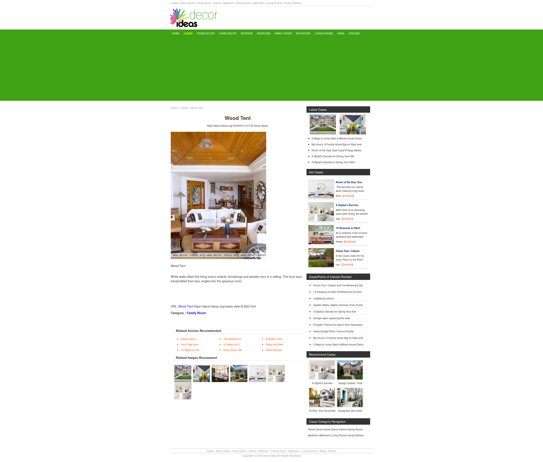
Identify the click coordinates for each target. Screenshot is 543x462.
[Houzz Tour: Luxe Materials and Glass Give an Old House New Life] (322, 133)
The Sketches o (232, 339)
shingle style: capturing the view (331, 318)
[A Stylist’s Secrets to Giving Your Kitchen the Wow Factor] (322, 378)
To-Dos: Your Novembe (322, 410)
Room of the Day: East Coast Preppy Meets (336, 150)
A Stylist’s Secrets (347, 205)
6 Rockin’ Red (274, 339)
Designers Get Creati (350, 410)
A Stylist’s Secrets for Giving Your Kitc (333, 156)
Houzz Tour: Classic (348, 251)
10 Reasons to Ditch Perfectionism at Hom (337, 291)
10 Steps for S (231, 344)
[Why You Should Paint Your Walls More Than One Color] (352, 133)
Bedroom (228, 3)
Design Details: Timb (350, 383)
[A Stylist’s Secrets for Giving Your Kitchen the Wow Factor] (321, 220)
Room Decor (187, 3)
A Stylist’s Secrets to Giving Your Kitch (333, 162)
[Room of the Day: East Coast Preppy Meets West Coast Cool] (321, 197)
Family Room (243, 3)
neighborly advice (323, 298)
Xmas (287, 3)
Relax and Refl (274, 344)
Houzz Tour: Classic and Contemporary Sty (338, 285)
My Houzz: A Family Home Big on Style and (336, 144)
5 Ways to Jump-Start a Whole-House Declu (337, 138)
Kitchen (296, 3)
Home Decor (204, 3)
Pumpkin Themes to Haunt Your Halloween (338, 324)
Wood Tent (185, 306)
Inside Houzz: (189, 339)
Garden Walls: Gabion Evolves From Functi (338, 305)
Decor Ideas (261, 125)
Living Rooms (274, 3)
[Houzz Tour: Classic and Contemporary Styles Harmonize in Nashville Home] (321, 266)
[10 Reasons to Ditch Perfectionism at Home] (321, 243)
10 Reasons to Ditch (348, 228)
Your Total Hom (190, 344)
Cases (174, 3)
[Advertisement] (271, 69)
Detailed (348, 195)
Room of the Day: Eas (349, 182)
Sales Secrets (274, 350)
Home (175, 33)
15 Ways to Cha (190, 350)
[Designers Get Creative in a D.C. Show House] (350, 406)
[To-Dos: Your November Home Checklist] (322, 406)
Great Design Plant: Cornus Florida (333, 331)
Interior (217, 3)
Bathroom (258, 3)
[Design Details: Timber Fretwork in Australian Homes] (350, 378)
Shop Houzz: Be (232, 350)
